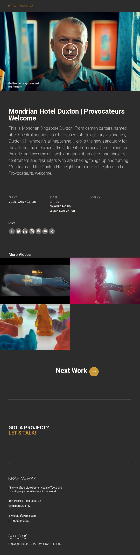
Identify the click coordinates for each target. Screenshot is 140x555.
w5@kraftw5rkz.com (23, 515)
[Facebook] (12, 231)
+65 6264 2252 (20, 520)
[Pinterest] (38, 231)
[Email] (45, 231)
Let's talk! (22, 433)
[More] (52, 231)
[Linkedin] (25, 231)
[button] (70, 51)
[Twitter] (19, 231)
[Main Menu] (129, 6)
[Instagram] (32, 231)
